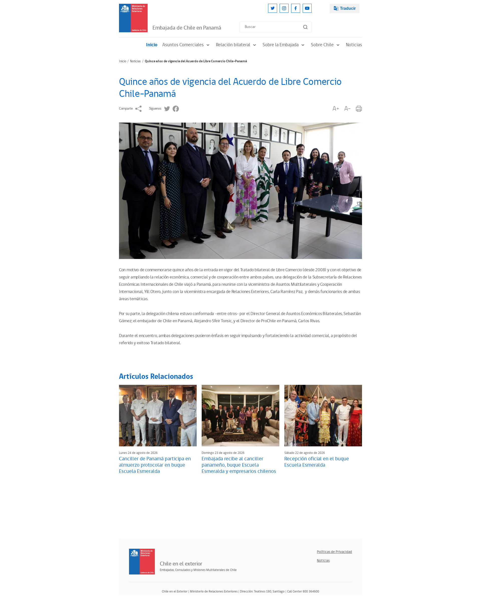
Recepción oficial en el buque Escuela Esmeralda (316, 462)
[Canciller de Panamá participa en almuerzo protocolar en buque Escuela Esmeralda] (158, 415)
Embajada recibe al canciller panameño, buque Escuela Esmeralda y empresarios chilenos (239, 465)
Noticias (354, 45)
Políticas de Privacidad (334, 551)
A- (347, 109)
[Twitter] (272, 8)
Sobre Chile (322, 45)
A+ (335, 109)
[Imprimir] (359, 109)
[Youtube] (307, 8)
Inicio (151, 45)
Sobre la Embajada (281, 45)
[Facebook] (295, 8)
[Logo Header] (133, 18)
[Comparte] (138, 109)
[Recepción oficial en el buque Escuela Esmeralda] (323, 415)
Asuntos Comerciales (183, 45)
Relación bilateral (233, 45)
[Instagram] (284, 8)
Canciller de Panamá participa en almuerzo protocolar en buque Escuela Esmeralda (155, 465)
